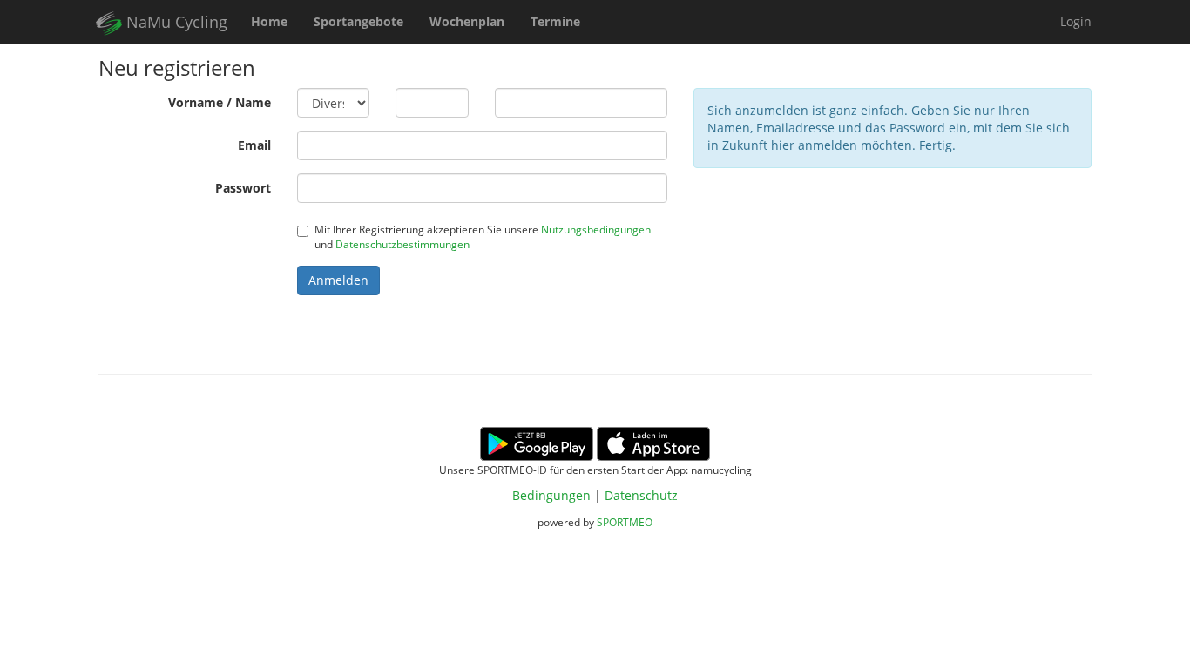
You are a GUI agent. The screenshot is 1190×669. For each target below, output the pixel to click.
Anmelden (338, 280)
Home (269, 21)
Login (1076, 21)
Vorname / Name (219, 102)
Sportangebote (358, 21)
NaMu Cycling (174, 21)
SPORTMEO (624, 522)
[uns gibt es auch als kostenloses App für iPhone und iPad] (653, 442)
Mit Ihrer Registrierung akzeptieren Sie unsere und (482, 236)
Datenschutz (641, 495)
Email (254, 145)
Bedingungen (551, 495)
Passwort (243, 187)
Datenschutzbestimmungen (402, 244)
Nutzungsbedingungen (596, 229)
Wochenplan (466, 21)
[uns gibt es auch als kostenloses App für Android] (536, 442)
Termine (555, 21)
